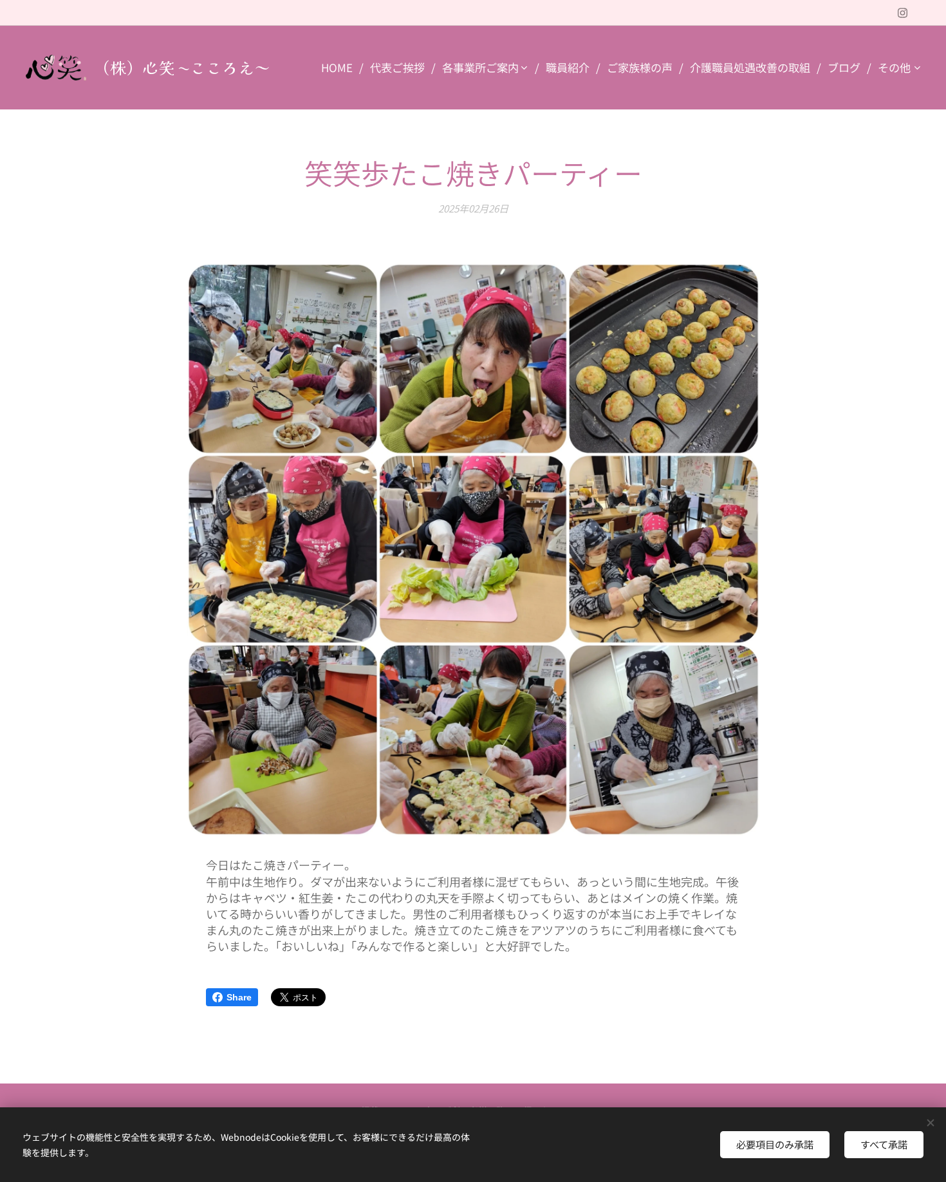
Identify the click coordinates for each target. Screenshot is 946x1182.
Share (239, 997)
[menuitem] (341, 68)
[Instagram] (903, 13)
